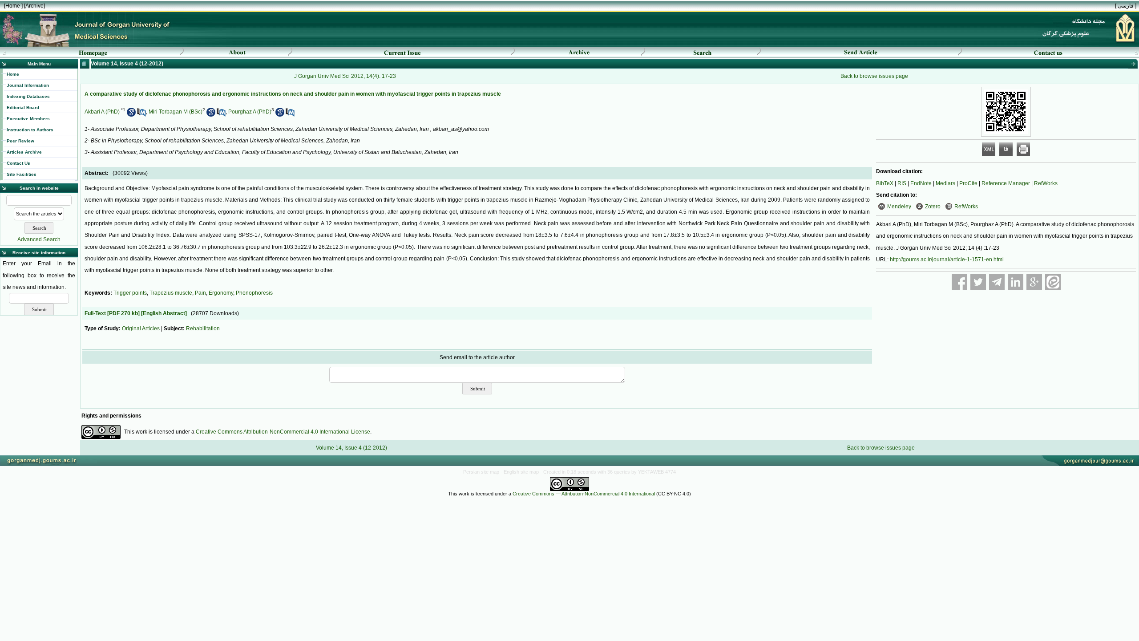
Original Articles (141, 328)
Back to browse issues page (874, 76)
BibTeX (884, 183)
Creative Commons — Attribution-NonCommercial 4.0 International (584, 493)
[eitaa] (1053, 282)
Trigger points (130, 293)
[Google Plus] (1034, 282)
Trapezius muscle (170, 293)
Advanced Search (39, 239)
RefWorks (1046, 183)
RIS (901, 183)
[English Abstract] (164, 313)
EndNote (921, 183)
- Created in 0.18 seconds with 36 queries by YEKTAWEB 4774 (608, 472)
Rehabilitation (203, 328)
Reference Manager (1005, 183)
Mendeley (899, 206)
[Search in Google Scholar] (131, 115)
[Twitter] (978, 282)
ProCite (968, 183)
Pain (200, 293)
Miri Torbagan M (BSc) (175, 112)
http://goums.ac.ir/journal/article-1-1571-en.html (947, 259)
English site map (522, 472)
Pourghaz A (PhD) (249, 112)
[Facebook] (959, 282)
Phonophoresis (254, 293)
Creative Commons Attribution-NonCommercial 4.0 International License (283, 432)
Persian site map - (483, 472)
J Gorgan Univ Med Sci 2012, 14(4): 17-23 (345, 76)
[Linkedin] (1015, 282)
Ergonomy (221, 293)
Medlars (945, 183)
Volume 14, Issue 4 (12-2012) (351, 448)
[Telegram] (997, 282)
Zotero (933, 206)
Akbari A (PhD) (102, 112)
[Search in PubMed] (141, 115)
